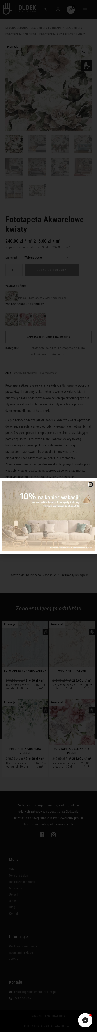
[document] (48, 516)
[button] (91, 484)
